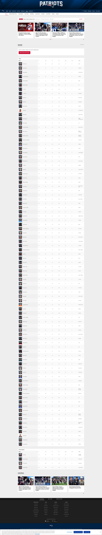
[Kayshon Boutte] (20, 85)
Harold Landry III (25, 275)
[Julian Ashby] (20, 68)
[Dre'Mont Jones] (20, 266)
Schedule (46, 512)
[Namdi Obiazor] (20, 334)
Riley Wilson (24, 435)
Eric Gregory (24, 211)
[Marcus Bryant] (20, 106)
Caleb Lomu (24, 283)
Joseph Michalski (25, 304)
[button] (50, 39)
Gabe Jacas (24, 258)
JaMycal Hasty (25, 224)
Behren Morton (25, 321)
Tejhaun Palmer (25, 342)
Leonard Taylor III (25, 401)
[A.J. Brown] (20, 93)
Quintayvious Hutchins (26, 249)
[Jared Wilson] (20, 431)
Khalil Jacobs (25, 262)
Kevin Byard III (25, 118)
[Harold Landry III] (20, 275)
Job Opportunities (66, 514)
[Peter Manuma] (20, 292)
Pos (45, 60)
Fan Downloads (66, 509)
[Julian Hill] (20, 454)
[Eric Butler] (20, 110)
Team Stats (45, 509)
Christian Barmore (25, 76)
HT (52, 60)
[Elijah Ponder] (20, 355)
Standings (45, 514)
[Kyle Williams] (20, 423)
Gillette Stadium (55, 512)
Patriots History (36, 512)
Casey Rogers (25, 376)
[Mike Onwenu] (20, 338)
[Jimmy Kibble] (20, 463)
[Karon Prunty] (20, 364)
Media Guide (66, 512)
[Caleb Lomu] (20, 283)
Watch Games (56, 514)
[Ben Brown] (20, 102)
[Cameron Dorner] (20, 173)
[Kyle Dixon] (20, 169)
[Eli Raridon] (20, 368)
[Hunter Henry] (20, 233)
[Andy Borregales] (20, 80)
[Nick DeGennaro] (20, 152)
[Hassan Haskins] (20, 220)
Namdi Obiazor (25, 334)
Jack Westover (25, 418)
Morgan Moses (25, 325)
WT (58, 60)
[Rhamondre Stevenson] (20, 393)
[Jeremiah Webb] (20, 467)
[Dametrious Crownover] (20, 140)
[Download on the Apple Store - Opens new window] (47, 521)
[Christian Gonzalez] (20, 207)
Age (65, 60)
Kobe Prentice (25, 359)
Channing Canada (25, 127)
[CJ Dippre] (20, 165)
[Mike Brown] (20, 97)
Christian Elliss (25, 190)
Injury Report (46, 507)
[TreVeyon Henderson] (20, 228)
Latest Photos (36, 509)
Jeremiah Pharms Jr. (26, 351)
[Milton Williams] (20, 427)
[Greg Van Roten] (20, 406)
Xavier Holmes (25, 241)
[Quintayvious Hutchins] (20, 249)
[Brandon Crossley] (20, 135)
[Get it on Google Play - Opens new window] (54, 521)
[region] (51, 532)
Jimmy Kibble (25, 463)
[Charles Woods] (20, 440)
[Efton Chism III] (20, 131)
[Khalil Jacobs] (20, 262)
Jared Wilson (25, 431)
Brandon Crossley (25, 135)
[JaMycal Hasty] (20, 224)
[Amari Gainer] (20, 199)
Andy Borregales (25, 80)
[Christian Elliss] (20, 190)
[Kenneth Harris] (20, 216)
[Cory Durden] (20, 186)
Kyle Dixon (24, 169)
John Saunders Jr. (25, 380)
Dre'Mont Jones (25, 266)
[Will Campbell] (20, 123)
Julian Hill (24, 454)
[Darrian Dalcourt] (20, 144)
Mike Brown (24, 97)
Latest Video (36, 505)
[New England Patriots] (51, 526)
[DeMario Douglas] (20, 182)
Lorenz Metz (24, 300)
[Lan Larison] (20, 279)
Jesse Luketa (25, 287)
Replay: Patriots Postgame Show (29, 19)
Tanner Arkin (24, 63)
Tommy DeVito (25, 156)
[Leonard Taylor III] (20, 402)
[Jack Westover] (20, 418)
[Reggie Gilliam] (20, 203)
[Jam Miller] (20, 309)
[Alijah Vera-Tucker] (20, 410)
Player (20, 60)
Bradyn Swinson (25, 397)
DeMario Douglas (25, 182)
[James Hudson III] (20, 245)
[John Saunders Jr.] (20, 380)
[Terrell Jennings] (20, 459)
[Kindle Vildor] (20, 414)
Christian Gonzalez (25, 207)
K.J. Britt (24, 89)
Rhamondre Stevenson (26, 393)
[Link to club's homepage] (3, 11)
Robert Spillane (25, 389)
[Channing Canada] (20, 127)
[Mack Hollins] (20, 237)
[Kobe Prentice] (20, 359)
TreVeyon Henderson (26, 228)
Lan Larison (24, 279)
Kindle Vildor (25, 414)
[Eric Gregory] (20, 211)
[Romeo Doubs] (20, 178)
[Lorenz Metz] (20, 300)
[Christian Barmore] (20, 76)
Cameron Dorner (25, 173)
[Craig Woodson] (20, 444)
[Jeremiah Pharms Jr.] (20, 351)
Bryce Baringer (25, 72)
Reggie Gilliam (25, 203)
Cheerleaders (36, 514)
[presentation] (83, 39)
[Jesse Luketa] (20, 287)
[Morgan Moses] (20, 325)
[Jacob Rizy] (20, 372)
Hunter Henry (25, 232)
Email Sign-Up (66, 507)
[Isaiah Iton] (20, 254)
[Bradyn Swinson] (20, 397)
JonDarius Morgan (25, 317)
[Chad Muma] (20, 330)
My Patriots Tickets (55, 505)
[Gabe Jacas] (20, 258)
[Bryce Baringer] (20, 72)
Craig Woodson (25, 444)
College (79, 60)
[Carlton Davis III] (20, 148)
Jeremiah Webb (25, 467)
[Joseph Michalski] (20, 304)
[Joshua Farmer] (20, 195)
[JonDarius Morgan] (20, 317)
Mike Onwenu (25, 338)
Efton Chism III (25, 131)
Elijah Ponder (25, 355)
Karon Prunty (25, 363)
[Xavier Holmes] (20, 241)
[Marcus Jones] (20, 271)
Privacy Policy (37, 533)
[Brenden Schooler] (20, 385)
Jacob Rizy (24, 372)
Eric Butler (24, 110)
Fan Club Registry (66, 505)
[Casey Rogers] (20, 376)
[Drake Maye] (20, 296)
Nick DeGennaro (25, 152)
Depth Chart (46, 505)
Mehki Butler (24, 114)
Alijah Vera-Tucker (25, 410)
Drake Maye (24, 296)
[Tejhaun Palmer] (20, 342)
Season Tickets (56, 507)
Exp (72, 60)
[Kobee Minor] (20, 313)
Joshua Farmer (25, 194)
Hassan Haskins (25, 220)
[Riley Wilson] (20, 435)
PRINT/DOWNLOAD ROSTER (24, 52)
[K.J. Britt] (20, 89)
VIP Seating (55, 509)
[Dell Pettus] (20, 347)
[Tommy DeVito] (20, 156)
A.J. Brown (24, 93)
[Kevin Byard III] (20, 118)
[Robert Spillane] (20, 389)
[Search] (83, 11)
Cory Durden (25, 186)
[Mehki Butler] (20, 114)
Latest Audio (36, 507)
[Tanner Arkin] (20, 64)
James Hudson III (25, 245)
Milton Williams (25, 427)
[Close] (100, 532)
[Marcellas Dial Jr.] (20, 161)
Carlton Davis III (25, 148)
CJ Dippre (24, 165)
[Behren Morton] (20, 321)
